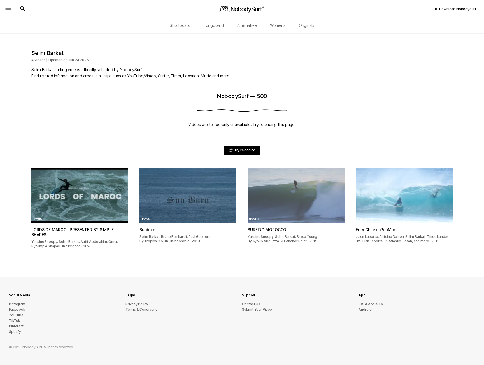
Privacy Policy (136, 304)
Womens (277, 25)
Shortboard (180, 25)
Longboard (214, 25)
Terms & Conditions (141, 309)
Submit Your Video (257, 309)
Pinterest (16, 326)
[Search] (23, 9)
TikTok (14, 320)
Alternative (247, 25)
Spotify (15, 331)
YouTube (16, 315)
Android (365, 309)
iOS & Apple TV (371, 304)
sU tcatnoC (251, 304)
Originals (306, 25)
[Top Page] (242, 9)
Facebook (17, 309)
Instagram (17, 304)
